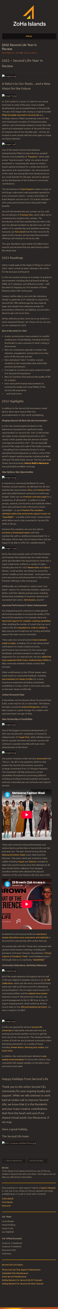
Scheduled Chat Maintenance (15, 1273)
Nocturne (6, 1206)
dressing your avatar (34, 1047)
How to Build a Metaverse (36, 463)
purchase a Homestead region (16, 532)
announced (42, 758)
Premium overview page (34, 497)
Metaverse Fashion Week (13, 855)
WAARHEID (38, 960)
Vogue (21, 861)
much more (7, 1050)
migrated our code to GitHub (31, 627)
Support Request (48, 1188)
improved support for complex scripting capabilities (26, 621)
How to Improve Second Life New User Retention (15, 1161)
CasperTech (23, 737)
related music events (38, 993)
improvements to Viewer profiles (17, 679)
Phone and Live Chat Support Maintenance (21, 1270)
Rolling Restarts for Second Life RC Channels (22, 1280)
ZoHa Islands (30, 53)
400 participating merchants (34, 1007)
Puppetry (32, 156)
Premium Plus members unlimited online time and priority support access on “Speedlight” (26, 513)
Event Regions (27, 189)
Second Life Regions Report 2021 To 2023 (38, 1161)
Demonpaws (30, 600)
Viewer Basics (17, 1047)
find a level (20, 232)
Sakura (46, 567)
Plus (30, 490)
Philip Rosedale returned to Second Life (20, 115)
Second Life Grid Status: (12, 1265)
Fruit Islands (7, 1202)
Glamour (32, 861)
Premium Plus (26, 215)
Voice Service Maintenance (14, 1277)
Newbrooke (33, 567)
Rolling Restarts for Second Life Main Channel (22, 1284)
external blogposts (31, 707)
